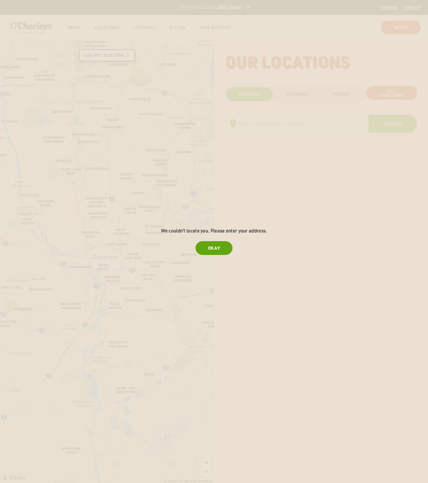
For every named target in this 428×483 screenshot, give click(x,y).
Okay (214, 248)
